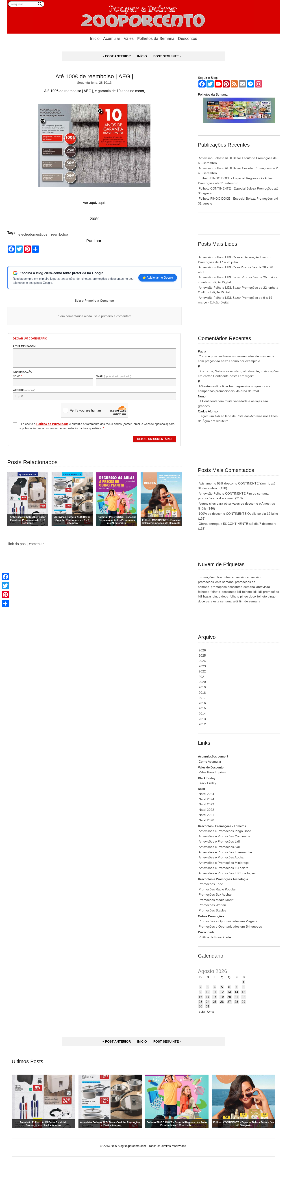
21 (236, 997)
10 (207, 992)
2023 (202, 666)
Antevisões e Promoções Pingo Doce (225, 831)
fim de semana (249, 601)
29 (243, 1001)
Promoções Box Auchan (216, 894)
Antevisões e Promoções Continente (224, 836)
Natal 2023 (206, 804)
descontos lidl (231, 591)
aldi (235, 601)
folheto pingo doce (243, 596)
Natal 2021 (206, 815)
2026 (202, 650)
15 (243, 992)
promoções (207, 577)
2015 (202, 708)
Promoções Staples (212, 910)
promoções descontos (226, 587)
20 (229, 997)
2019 (202, 687)
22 (243, 997)
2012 (202, 724)
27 (229, 1001)
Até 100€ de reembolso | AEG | (94, 76)
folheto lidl (249, 591)
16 (200, 997)
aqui (101, 203)
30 (200, 1006)
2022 (202, 671)
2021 (202, 677)
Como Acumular (210, 761)
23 (200, 1001)
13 (229, 992)
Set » (210, 1012)
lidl (260, 591)
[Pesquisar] (39, 4)
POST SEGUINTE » (167, 56)
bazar (207, 596)
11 (215, 992)
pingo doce (220, 596)
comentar (36, 544)
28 (236, 1001)
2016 (202, 703)
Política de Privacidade (215, 937)
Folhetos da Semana (155, 38)
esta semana (224, 582)
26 (222, 1001)
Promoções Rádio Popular (217, 889)
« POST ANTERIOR (116, 56)
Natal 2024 (206, 794)
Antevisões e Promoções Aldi (219, 847)
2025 (202, 655)
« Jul (202, 1012)
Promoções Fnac (211, 884)
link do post (17, 544)
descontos (223, 577)
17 (207, 997)
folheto (215, 591)
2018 (202, 692)
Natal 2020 (206, 820)
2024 (202, 661)
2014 (202, 713)
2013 (202, 719)
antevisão (239, 577)
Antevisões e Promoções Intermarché (225, 852)
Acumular (111, 38)
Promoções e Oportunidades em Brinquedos (230, 926)
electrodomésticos (32, 234)
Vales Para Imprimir (212, 772)
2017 (202, 698)
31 (207, 1006)
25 (215, 1001)
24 (207, 1001)
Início (95, 38)
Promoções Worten (212, 905)
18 (215, 997)
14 (236, 992)
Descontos (187, 38)
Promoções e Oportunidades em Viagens (228, 921)
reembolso (59, 234)
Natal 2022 (206, 809)
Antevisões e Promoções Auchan (222, 857)
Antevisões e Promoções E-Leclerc (223, 868)
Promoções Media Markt (216, 900)
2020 (202, 682)
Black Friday (207, 783)
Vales (129, 38)
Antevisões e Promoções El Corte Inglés (227, 873)
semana (249, 587)
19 (222, 997)
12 (222, 992)
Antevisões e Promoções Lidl (219, 841)
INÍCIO (142, 56)
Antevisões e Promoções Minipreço (224, 862)
